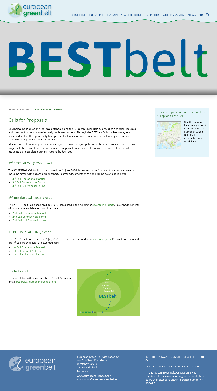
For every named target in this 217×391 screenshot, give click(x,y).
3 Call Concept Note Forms (28, 182)
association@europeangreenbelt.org (98, 379)
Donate (175, 356)
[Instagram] (207, 14)
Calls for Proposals (49, 109)
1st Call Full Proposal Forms (28, 254)
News (192, 15)
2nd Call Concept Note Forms (29, 216)
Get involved (173, 15)
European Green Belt (124, 15)
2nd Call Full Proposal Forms (29, 220)
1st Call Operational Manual (28, 247)
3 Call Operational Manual (28, 178)
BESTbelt (78, 15)
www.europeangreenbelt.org (94, 375)
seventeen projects (103, 204)
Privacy (163, 356)
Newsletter (190, 356)
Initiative (96, 15)
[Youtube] (201, 14)
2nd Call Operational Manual (29, 213)
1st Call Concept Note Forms (28, 251)
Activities (152, 15)
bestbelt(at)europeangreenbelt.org (36, 281)
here (198, 135)
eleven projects (102, 239)
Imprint (150, 356)
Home (12, 109)
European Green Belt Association (181, 366)
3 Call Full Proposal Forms (28, 186)
